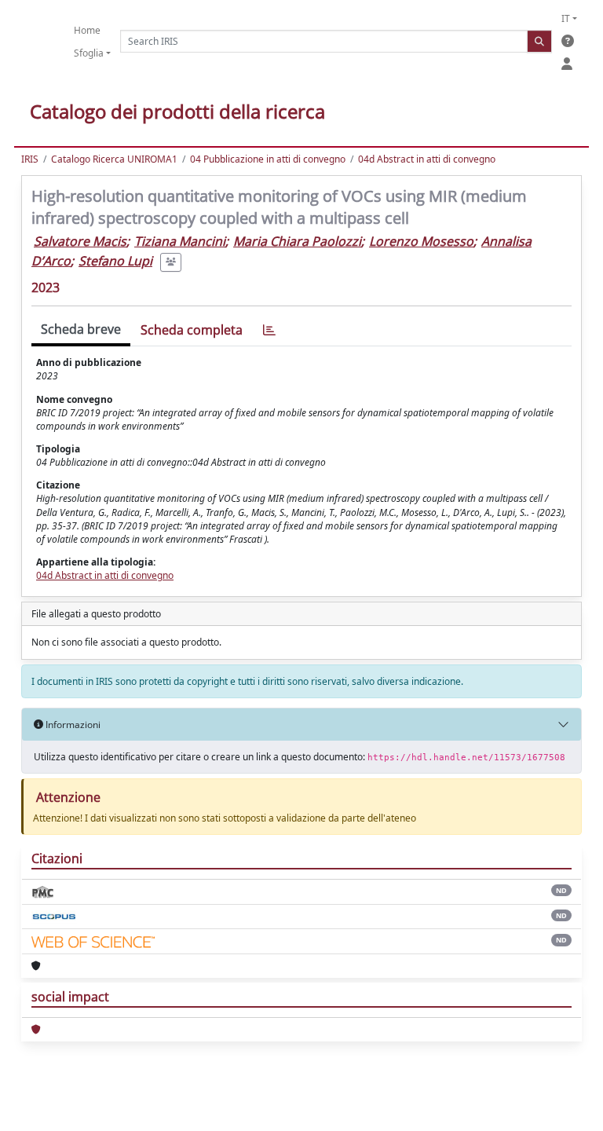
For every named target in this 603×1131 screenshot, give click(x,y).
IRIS (29, 159)
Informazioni (71, 724)
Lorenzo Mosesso (421, 241)
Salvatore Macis (80, 241)
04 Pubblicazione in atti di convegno (267, 159)
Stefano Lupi (115, 260)
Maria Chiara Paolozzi (297, 241)
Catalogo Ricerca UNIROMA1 (114, 159)
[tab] (269, 330)
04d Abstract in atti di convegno (426, 159)
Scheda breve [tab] (81, 329)
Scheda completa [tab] (192, 330)
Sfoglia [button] (89, 53)
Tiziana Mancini (179, 241)
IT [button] (565, 18)
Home (87, 30)
